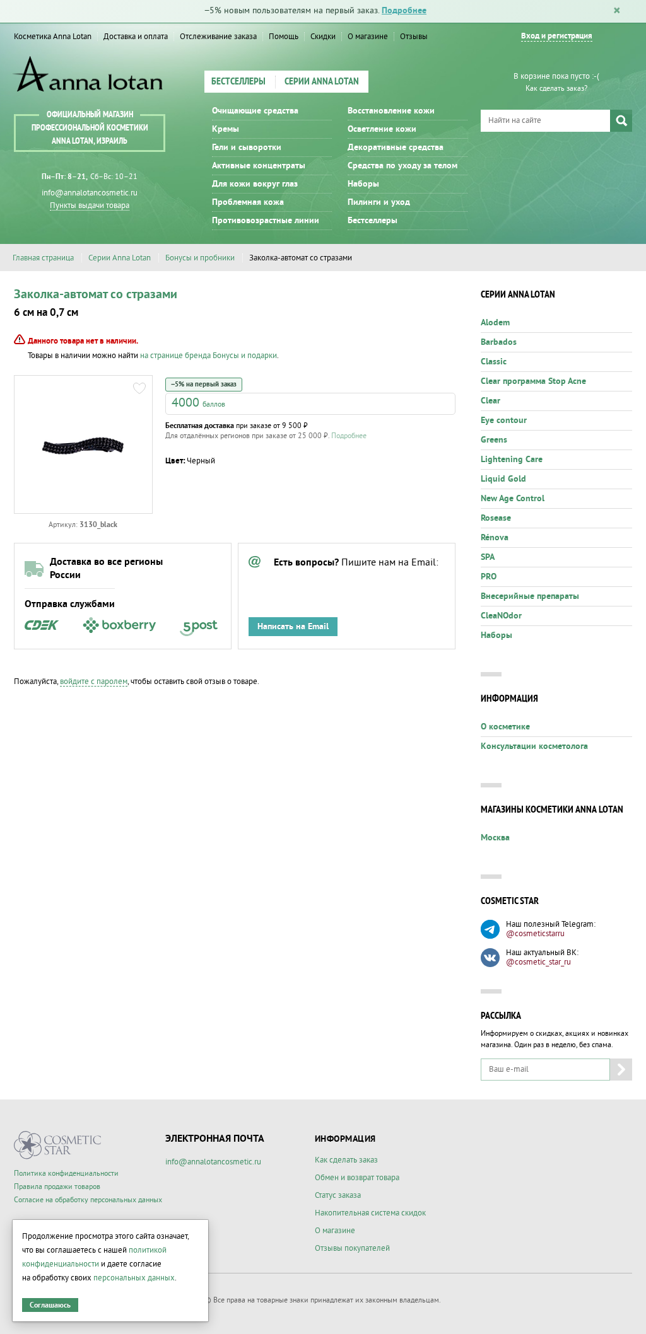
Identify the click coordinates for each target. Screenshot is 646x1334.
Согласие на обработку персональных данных (88, 1200)
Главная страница (43, 257)
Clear (490, 401)
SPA (488, 557)
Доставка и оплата (135, 36)
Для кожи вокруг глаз (255, 184)
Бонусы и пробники (200, 257)
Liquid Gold (503, 479)
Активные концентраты (258, 166)
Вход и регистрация (556, 36)
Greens (494, 440)
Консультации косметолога (534, 746)
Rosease (496, 518)
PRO (488, 577)
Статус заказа (338, 1195)
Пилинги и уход (379, 202)
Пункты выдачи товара (89, 205)
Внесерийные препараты (530, 596)
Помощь (283, 36)
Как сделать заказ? (556, 88)
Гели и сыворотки (246, 147)
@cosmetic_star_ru (538, 962)
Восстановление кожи (391, 111)
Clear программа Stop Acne (533, 381)
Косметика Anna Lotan (52, 36)
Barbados (499, 342)
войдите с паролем (93, 681)
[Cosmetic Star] (58, 1145)
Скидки (323, 36)
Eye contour (504, 420)
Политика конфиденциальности (66, 1173)
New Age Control (512, 499)
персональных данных (134, 1277)
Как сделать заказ (346, 1160)
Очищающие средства (255, 111)
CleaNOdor (501, 616)
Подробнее (404, 11)
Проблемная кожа (248, 202)
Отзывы (414, 36)
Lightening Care (512, 460)
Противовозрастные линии (265, 221)
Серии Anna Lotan (322, 82)
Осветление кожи (382, 129)
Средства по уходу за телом (402, 166)
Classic (494, 362)
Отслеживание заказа (218, 36)
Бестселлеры (238, 82)
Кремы (225, 129)
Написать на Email (293, 627)
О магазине (368, 36)
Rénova (494, 538)
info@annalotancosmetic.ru (90, 192)
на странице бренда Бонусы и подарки (208, 355)
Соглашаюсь (50, 1305)
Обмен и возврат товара (357, 1177)
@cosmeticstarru (535, 933)
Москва (495, 838)
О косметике (505, 727)
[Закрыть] (617, 11)
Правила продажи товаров (57, 1187)
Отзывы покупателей (352, 1248)
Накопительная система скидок (370, 1213)
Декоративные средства (395, 147)
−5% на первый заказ (204, 384)
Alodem (495, 323)
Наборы (363, 184)
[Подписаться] (621, 1069)
